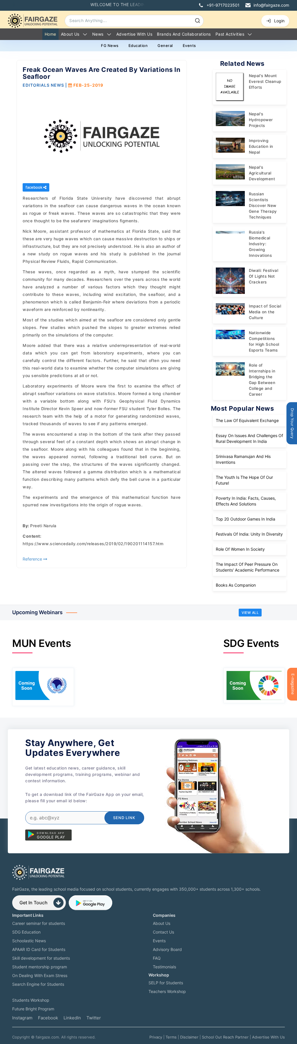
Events (189, 45)
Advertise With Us (268, 1037)
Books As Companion (236, 585)
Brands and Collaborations (184, 34)
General (165, 45)
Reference (33, 558)
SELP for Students (165, 982)
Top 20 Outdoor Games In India (245, 518)
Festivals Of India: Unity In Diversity (249, 534)
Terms (171, 1037)
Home (50, 34)
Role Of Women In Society (240, 549)
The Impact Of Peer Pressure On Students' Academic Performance (247, 567)
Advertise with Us (134, 34)
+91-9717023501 (223, 5)
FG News (110, 45)
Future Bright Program (33, 1008)
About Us (70, 34)
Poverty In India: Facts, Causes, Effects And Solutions (246, 501)
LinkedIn (72, 1018)
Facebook (48, 1018)
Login (279, 20)
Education (138, 45)
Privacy (155, 1037)
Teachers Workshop (167, 991)
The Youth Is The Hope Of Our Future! (244, 480)
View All (250, 612)
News (98, 34)
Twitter (93, 1018)
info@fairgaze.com (271, 5)
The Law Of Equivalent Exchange (247, 420)
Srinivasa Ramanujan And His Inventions (243, 459)
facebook (34, 187)
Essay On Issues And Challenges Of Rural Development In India (249, 438)
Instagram (22, 1018)
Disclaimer (189, 1037)
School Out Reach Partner (225, 1037)
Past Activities (230, 34)
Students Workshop (30, 1000)
